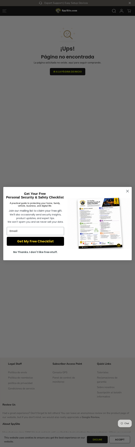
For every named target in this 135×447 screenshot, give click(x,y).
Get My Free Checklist (35, 241)
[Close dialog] (127, 191)
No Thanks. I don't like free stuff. (35, 252)
